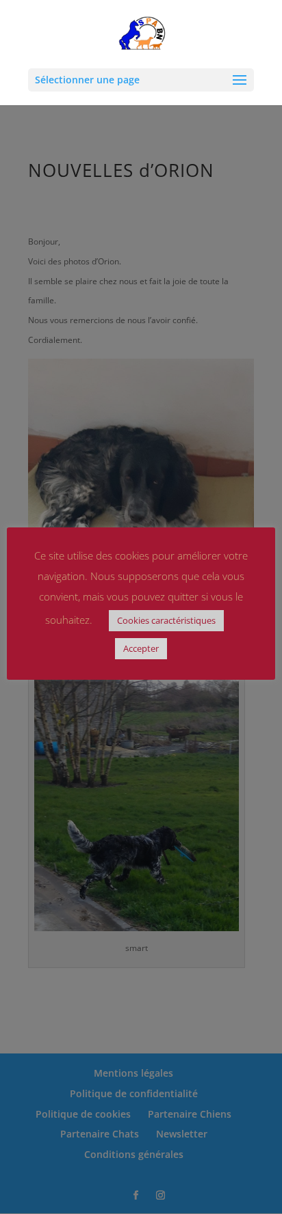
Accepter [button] (141, 648)
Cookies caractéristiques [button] (166, 620)
